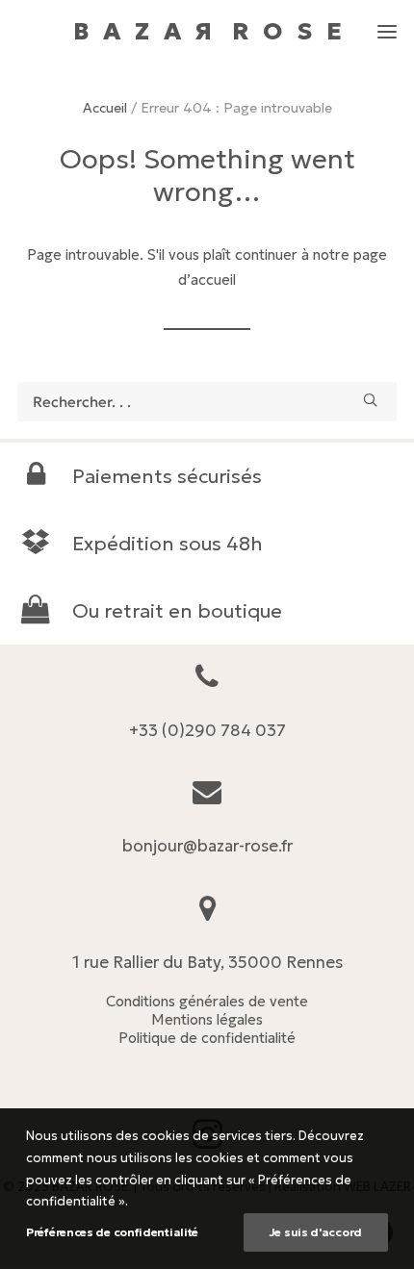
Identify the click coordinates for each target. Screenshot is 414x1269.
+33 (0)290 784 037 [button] (207, 730)
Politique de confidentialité (207, 1037)
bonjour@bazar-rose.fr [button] (207, 845)
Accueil (105, 107)
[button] (387, 23)
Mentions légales (207, 1019)
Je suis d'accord (316, 1232)
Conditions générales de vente (207, 1001)
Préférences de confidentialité (112, 1232)
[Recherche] (207, 401)
